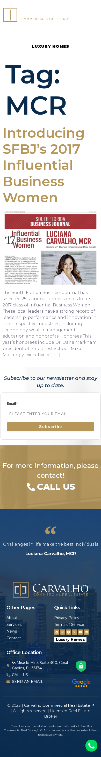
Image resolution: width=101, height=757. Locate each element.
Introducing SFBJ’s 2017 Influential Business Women (44, 165)
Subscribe (50, 426)
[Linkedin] (86, 632)
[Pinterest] (68, 632)
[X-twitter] (74, 632)
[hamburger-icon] (90, 16)
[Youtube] (80, 632)
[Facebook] (56, 632)
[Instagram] (62, 632)
